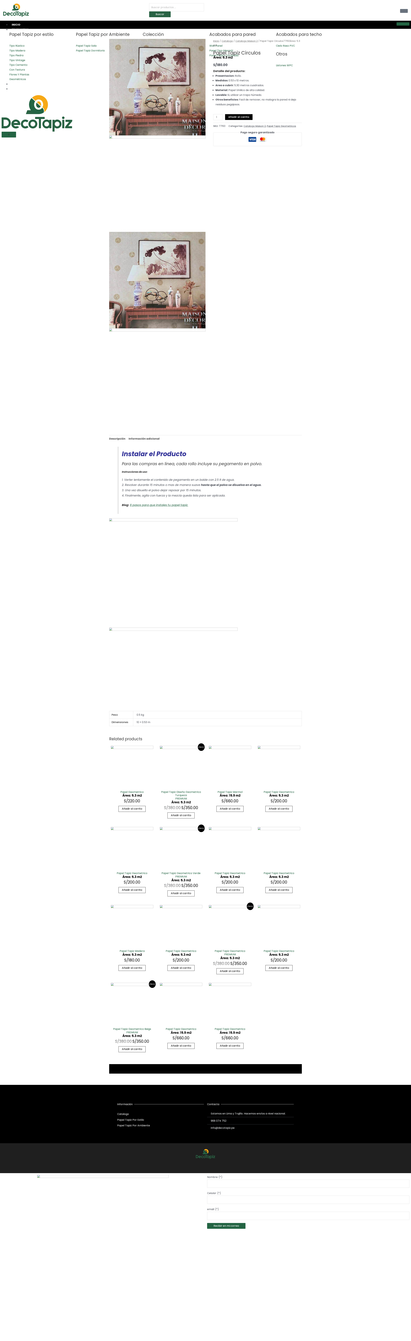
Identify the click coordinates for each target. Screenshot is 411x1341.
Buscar (160, 14)
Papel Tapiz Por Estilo (130, 1120)
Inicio (16, 25)
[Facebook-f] (199, 1164)
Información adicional (144, 439)
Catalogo (227, 41)
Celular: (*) (214, 1193)
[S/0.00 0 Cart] (404, 11)
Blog (15, 89)
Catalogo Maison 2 (246, 41)
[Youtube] (211, 1164)
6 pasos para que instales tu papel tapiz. (159, 505)
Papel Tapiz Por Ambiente (133, 1125)
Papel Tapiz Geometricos (281, 126)
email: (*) (213, 1209)
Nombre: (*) (214, 1177)
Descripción (117, 439)
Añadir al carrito (238, 117)
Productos (20, 29)
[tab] (117, 438)
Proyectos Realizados (28, 84)
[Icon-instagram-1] (205, 1164)
